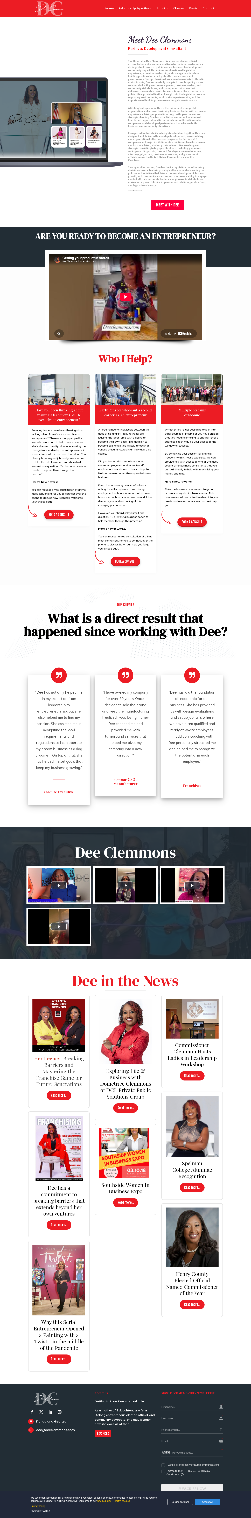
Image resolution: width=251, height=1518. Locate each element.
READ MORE (103, 1433)
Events (193, 8)
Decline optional (180, 1502)
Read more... (59, 1095)
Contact (208, 8)
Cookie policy (104, 1501)
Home (109, 8)
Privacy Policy (38, 1506)
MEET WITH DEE (167, 205)
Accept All (207, 1502)
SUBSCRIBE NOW (192, 1489)
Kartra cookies (122, 1501)
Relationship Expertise (134, 8)
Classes (178, 8)
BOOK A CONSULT (58, 515)
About (161, 8)
